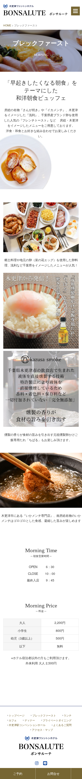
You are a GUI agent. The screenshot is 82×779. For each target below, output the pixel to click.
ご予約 (17, 773)
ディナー (29, 720)
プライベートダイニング (57, 720)
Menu (75, 11)
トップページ (16, 715)
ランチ (68, 715)
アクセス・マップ (42, 729)
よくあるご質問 (62, 725)
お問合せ (53, 773)
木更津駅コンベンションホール (27, 725)
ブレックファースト (44, 715)
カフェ (13, 720)
